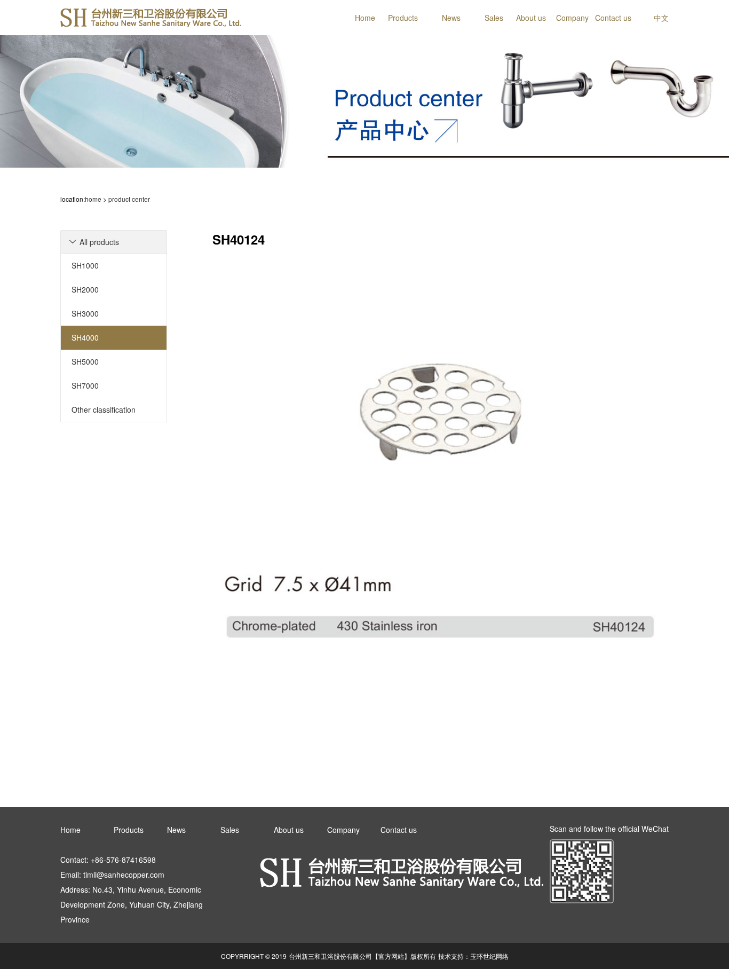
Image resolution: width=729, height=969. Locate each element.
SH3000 (85, 313)
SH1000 (85, 265)
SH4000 (85, 337)
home (93, 198)
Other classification (104, 409)
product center (129, 198)
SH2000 (85, 289)
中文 (661, 17)
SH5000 (85, 361)
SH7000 (85, 385)
